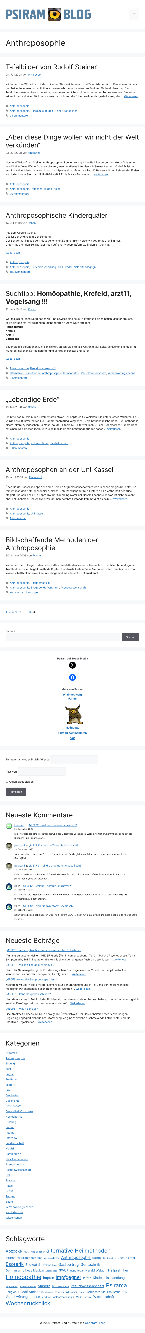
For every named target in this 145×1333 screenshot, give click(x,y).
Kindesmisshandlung (43, 267)
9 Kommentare (19, 115)
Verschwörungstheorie (121, 373)
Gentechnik (90, 1264)
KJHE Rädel (65, 267)
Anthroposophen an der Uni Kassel (59, 469)
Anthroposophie (19, 105)
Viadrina (46, 1297)
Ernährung (12, 1079)
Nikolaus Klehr (60, 1286)
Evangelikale (50, 1265)
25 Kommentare (19, 193)
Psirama (10, 1180)
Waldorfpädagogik (84, 267)
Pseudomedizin (19, 368)
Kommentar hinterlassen (24, 592)
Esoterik (10, 1084)
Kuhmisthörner (39, 443)
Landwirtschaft (59, 443)
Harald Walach (95, 1270)
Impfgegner (68, 1277)
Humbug (11, 1121)
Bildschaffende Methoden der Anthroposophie (52, 544)
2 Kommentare (19, 377)
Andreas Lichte (51, 1258)
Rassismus (37, 110)
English (10, 1074)
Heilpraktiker (118, 1270)
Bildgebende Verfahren (45, 587)
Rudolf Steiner (53, 110)
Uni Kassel (37, 513)
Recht (9, 1191)
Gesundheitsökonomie (19, 1111)
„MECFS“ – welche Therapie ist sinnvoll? (52, 825)
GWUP (63, 1270)
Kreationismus (28, 1286)
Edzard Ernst (126, 1258)
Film (8, 1090)
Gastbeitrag (13, 1095)
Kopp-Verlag (12, 1286)
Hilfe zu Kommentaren (72, 732)
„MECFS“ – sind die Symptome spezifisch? (55, 865)
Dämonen (36, 188)
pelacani (19, 845)
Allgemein (12, 1052)
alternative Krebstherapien (24, 1258)
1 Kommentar (18, 518)
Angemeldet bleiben (21, 781)
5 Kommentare (19, 448)
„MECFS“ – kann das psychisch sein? (28, 994)
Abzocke (14, 1251)
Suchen (10, 631)
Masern (44, 1286)
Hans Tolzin (77, 1270)
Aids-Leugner (38, 1251)
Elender (19, 825)
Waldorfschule (14, 1212)
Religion (10, 1196)
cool (8, 1068)
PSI (8, 1175)
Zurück (12, 612)
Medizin (10, 1148)
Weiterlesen (131, 96)
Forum (72, 698)
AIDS (26, 1251)
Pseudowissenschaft (43, 368)
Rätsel (9, 1185)
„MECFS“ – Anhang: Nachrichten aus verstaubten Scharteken (43, 950)
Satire (9, 1201)
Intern (87, 1278)
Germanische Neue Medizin (25, 1270)
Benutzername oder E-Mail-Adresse (27, 759)
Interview (11, 1137)
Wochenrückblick (28, 1303)
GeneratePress (95, 1323)
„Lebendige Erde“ (32, 399)
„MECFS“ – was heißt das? (22, 1008)
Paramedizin (13, 1153)
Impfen (10, 1127)
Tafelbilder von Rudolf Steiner (51, 67)
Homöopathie (71, 373)
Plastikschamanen (17, 1159)
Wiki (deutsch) (72, 694)
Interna (10, 1132)
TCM (124, 1292)
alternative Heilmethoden (25, 373)
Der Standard (109, 1258)
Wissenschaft (14, 1217)
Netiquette (72, 727)
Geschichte (12, 1100)
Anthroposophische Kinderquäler (56, 215)
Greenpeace (51, 1271)
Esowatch (33, 1265)
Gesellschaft (13, 1106)
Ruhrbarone (47, 1292)
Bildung (10, 1063)
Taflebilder (70, 110)
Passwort (11, 771)
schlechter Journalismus (103, 1292)
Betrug (97, 1258)
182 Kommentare (20, 271)
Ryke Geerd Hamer (66, 1292)
